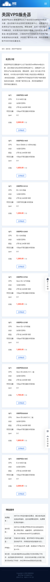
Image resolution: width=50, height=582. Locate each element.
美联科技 (31, 573)
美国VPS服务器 (17, 49)
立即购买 (21, 130)
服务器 (8, 49)
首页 (3, 49)
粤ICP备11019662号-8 (25, 575)
